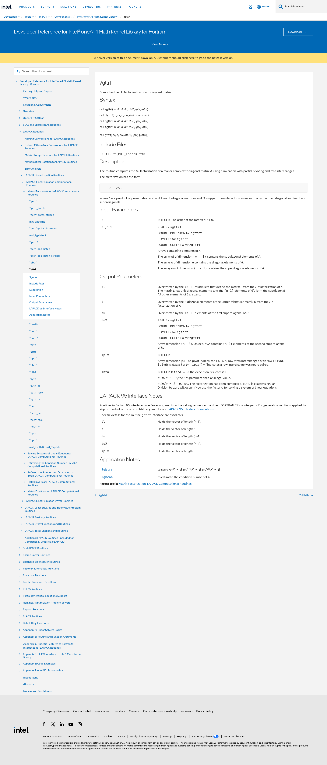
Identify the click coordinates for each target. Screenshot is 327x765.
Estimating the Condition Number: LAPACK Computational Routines (52, 464)
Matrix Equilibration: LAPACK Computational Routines (53, 493)
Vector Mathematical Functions (41, 568)
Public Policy (204, 711)
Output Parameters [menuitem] (40, 302)
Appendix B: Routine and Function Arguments (49, 636)
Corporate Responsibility (160, 711)
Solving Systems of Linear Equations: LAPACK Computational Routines (49, 455)
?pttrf (32, 372)
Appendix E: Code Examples (39, 663)
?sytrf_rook (36, 392)
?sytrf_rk (34, 399)
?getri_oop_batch (39, 249)
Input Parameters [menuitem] (39, 296)
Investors (119, 711)
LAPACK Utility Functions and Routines (47, 524)
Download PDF (298, 32)
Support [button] (47, 6)
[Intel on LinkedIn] (62, 724)
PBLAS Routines (32, 589)
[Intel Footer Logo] (21, 730)
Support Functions (33, 609)
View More (159, 44)
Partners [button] (114, 6)
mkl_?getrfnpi (37, 235)
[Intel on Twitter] (53, 724)
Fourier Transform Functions (39, 582)
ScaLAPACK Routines (35, 548)
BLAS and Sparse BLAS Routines (42, 124)
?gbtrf (33, 262)
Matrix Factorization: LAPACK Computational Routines (53, 193)
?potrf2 (33, 338)
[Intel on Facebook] (44, 724)
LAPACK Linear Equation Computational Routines (49, 183)
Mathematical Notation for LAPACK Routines (51, 162)
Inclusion (186, 711)
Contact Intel (82, 711)
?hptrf (33, 440)
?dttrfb (33, 324)
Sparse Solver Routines (36, 555)
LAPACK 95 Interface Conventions (190, 409)
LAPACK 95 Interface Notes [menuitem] (45, 308)
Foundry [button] (135, 6)
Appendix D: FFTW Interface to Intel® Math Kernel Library (52, 656)
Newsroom (101, 711)
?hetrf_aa (34, 413)
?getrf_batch (36, 208)
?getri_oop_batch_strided (44, 255)
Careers (134, 711)
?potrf (33, 331)
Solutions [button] (68, 6)
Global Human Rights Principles (275, 745)
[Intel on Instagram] (80, 724)
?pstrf (32, 345)
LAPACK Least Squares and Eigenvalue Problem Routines (52, 509)
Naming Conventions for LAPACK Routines (50, 138)
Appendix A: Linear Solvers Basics (42, 630)
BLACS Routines (32, 616)
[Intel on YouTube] (71, 724)
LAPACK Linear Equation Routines (44, 175)
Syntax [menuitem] (33, 277)
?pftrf (32, 351)
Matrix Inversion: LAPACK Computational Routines (51, 483)
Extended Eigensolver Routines (41, 561)
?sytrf (32, 379)
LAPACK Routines (33, 131)
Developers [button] (92, 6)
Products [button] (27, 6)
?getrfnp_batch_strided (43, 228)
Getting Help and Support (38, 91)
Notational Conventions (37, 104)
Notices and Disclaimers (37, 691)
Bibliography (30, 677)
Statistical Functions (35, 575)
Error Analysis (33, 168)
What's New (30, 98)
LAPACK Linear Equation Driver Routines (49, 500)
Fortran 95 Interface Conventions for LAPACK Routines (51, 147)
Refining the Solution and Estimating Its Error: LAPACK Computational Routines (50, 474)
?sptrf (32, 433)
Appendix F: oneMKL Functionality (43, 670)
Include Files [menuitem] (36, 283)
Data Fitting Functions (36, 623)
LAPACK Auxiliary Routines (40, 517)
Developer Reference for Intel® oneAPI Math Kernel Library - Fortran (50, 83)
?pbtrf (33, 365)
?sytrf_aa (34, 385)
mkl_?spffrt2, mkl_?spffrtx (45, 447)
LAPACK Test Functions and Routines (46, 530)
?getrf (33, 201)
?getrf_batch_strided (41, 215)
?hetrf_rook (36, 419)
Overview (28, 111)
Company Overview (56, 711)
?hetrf (33, 406)
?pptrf (33, 358)
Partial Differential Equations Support (45, 596)
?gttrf (32, 269)
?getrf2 (33, 242)
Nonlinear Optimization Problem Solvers (46, 602)
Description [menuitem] (36, 289)
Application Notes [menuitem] (39, 314)
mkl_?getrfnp (37, 221)
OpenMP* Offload (33, 118)
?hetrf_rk (34, 426)
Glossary (28, 684)
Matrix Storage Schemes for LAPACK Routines (52, 155)
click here (188, 58)
